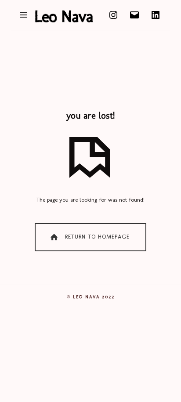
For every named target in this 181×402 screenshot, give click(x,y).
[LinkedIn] (155, 14)
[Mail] (134, 14)
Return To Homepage (96, 236)
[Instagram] (113, 14)
